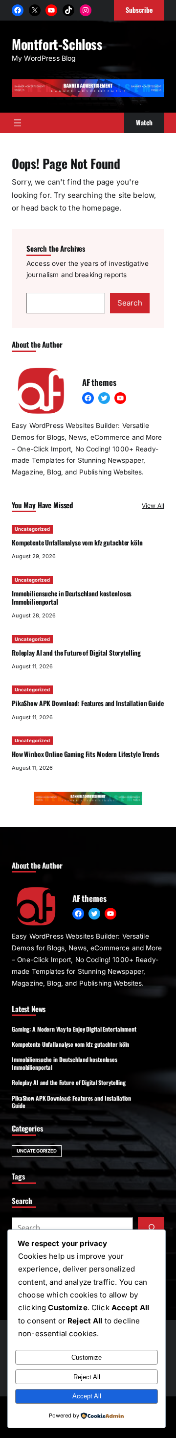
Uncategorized (32, 529)
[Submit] (151, 1227)
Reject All (86, 1377)
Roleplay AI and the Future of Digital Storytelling (76, 653)
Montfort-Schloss (57, 44)
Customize (86, 1357)
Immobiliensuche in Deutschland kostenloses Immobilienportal (72, 598)
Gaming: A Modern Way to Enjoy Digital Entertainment (74, 1029)
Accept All (86, 1396)
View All (153, 505)
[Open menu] (17, 123)
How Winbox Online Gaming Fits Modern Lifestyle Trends (85, 754)
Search (129, 302)
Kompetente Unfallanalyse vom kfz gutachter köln (77, 542)
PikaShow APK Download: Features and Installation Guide (88, 703)
